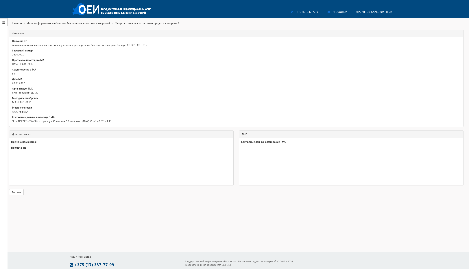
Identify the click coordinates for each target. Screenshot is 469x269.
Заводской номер (22, 50)
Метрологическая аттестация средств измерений (147, 23)
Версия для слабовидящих (374, 12)
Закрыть (16, 192)
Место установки (22, 107)
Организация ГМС (22, 88)
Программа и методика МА (28, 60)
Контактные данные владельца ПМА (33, 117)
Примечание (18, 147)
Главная (17, 23)
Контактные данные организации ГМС (263, 141)
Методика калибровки (25, 98)
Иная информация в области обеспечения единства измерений (68, 23)
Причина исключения (23, 141)
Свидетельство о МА (24, 69)
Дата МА (17, 79)
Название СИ (19, 41)
